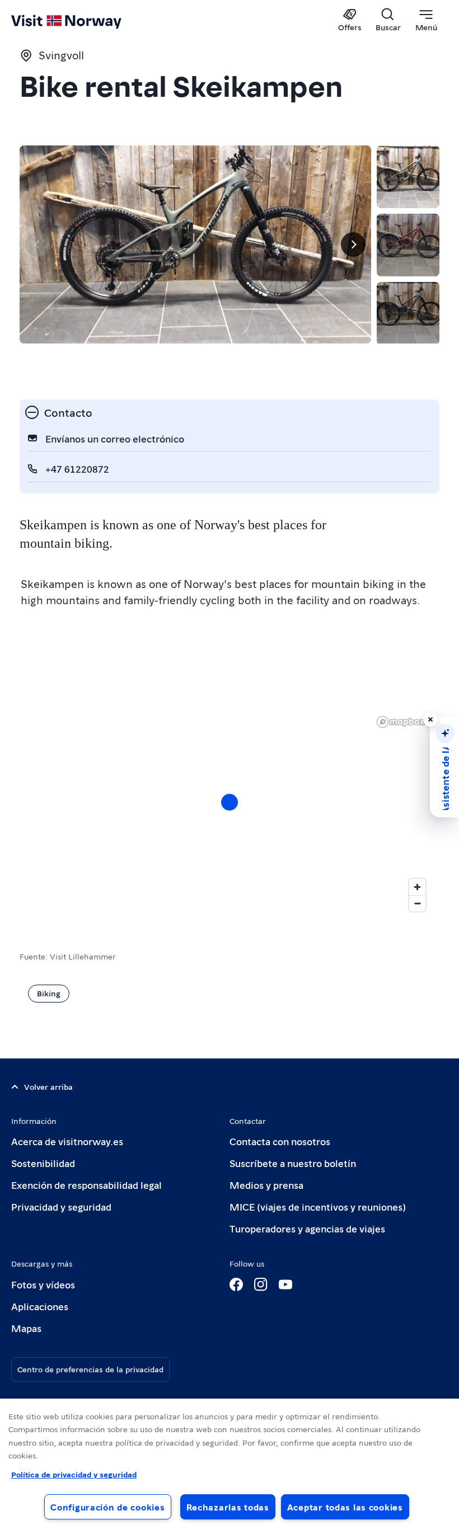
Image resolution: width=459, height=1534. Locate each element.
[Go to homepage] (82, 21)
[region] (229, 813)
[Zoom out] (417, 903)
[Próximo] (353, 244)
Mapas (26, 1327)
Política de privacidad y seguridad (74, 1474)
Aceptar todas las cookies (345, 1507)
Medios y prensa (266, 1184)
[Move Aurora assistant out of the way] (430, 719)
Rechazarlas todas (227, 1507)
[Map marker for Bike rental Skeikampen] (229, 802)
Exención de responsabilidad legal (86, 1184)
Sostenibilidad (43, 1162)
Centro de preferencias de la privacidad (90, 1369)
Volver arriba (48, 1086)
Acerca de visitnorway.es (67, 1141)
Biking (48, 993)
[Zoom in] (417, 887)
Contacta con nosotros (280, 1141)
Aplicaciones (39, 1306)
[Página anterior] (37, 244)
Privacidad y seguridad (61, 1206)
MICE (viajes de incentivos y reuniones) (318, 1206)
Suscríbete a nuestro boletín (293, 1162)
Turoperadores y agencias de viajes (307, 1228)
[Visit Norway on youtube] (285, 1284)
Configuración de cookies (107, 1507)
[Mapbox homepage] (400, 722)
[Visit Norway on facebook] (236, 1284)
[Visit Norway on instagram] (261, 1284)
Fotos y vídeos (43, 1284)
